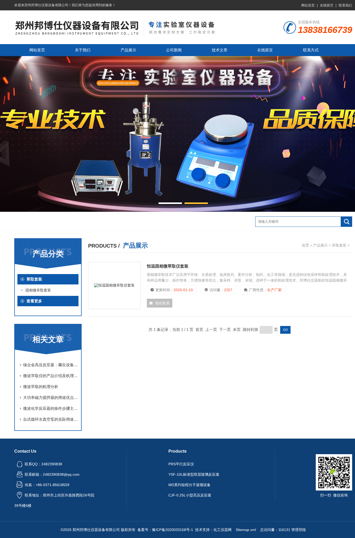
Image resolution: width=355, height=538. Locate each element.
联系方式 (311, 50)
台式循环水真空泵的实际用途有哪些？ (50, 419)
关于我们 (82, 50)
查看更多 (34, 301)
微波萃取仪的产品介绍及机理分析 (50, 375)
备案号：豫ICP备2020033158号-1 (165, 530)
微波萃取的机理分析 (40, 386)
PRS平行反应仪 (181, 464)
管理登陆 (298, 530)
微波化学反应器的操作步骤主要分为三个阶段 (50, 408)
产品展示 (128, 50)
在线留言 (326, 5)
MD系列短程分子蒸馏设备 (189, 485)
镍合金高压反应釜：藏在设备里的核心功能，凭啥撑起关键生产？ (50, 365)
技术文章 (219, 50)
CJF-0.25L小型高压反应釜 (189, 495)
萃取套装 (34, 279)
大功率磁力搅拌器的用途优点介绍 (50, 397)
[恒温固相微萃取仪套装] (114, 285)
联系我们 (345, 5)
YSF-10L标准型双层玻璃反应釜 (193, 474)
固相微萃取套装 (38, 290)
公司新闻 (174, 50)
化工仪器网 (222, 530)
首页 (305, 245)
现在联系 (162, 303)
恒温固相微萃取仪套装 (167, 266)
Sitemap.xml (246, 530)
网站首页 (308, 5)
